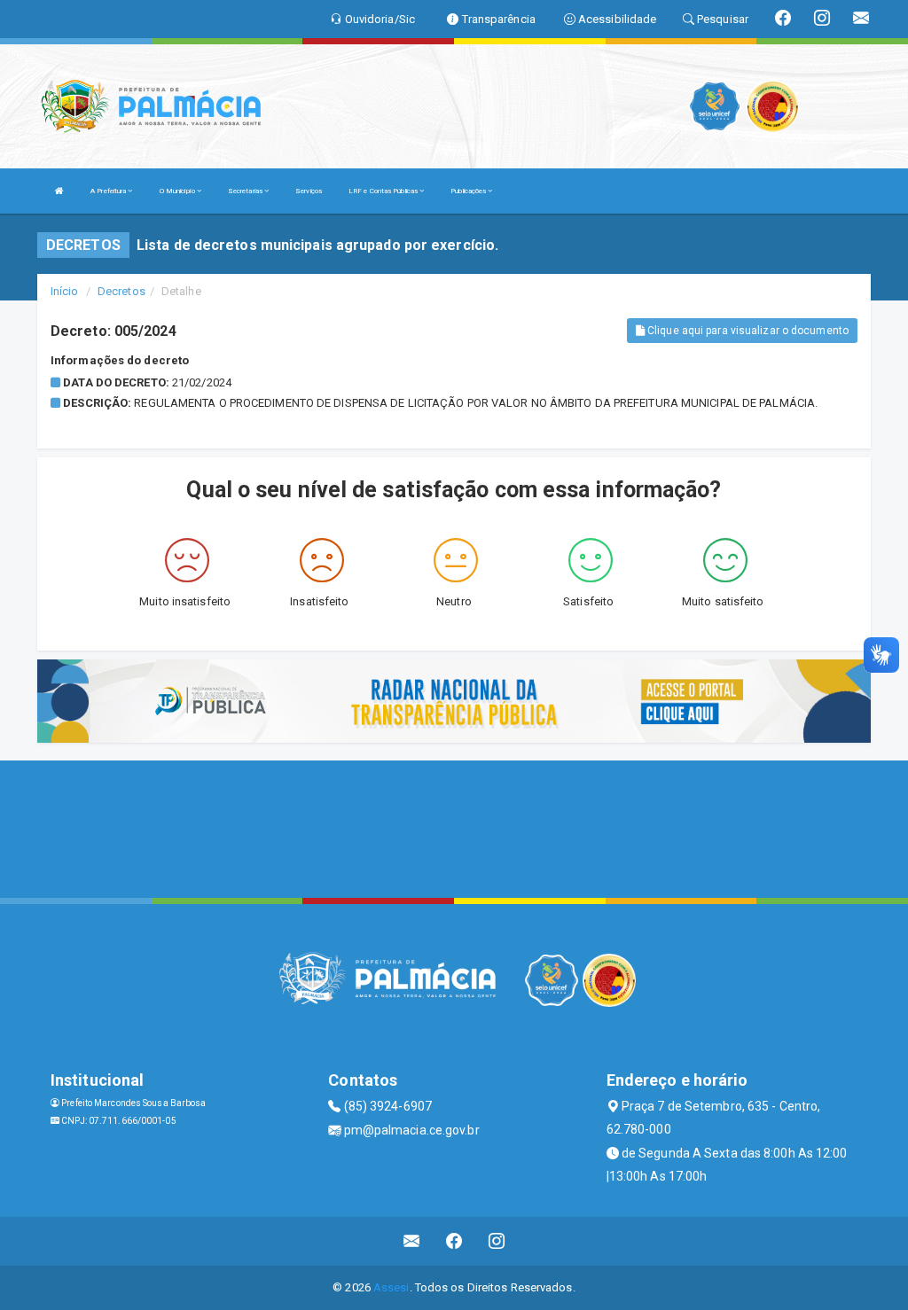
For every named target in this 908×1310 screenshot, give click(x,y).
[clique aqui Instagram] (497, 1241)
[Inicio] (59, 191)
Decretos (121, 291)
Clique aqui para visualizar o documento (747, 330)
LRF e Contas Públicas (383, 191)
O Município (178, 191)
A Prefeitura (109, 191)
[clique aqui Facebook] (454, 1241)
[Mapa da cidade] (454, 826)
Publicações (469, 191)
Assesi (391, 1287)
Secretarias (246, 191)
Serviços (308, 191)
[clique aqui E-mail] (411, 1241)
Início (65, 291)
